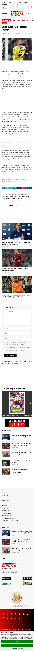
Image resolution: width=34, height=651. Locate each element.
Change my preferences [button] (17, 648)
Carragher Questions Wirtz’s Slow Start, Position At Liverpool (15, 269)
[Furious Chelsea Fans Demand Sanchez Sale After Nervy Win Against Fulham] (17, 284)
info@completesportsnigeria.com (13, 571)
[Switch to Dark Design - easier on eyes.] (31, 13)
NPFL (28, 20)
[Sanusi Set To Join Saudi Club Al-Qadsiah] (6, 463)
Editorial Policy (5, 510)
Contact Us (5, 495)
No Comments (27, 33)
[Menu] (5, 13)
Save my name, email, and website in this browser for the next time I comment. (16, 343)
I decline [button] (17, 645)
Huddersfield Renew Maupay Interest (19, 142)
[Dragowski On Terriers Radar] (17, 60)
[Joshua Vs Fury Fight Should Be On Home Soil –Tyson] (6, 454)
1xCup (24, 20)
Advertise (4, 498)
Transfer (15, 181)
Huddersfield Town (21, 179)
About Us (4, 493)
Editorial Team (5, 503)
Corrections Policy (7, 513)
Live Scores (6, 20)
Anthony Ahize (13, 205)
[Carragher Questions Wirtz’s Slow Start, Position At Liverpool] (17, 258)
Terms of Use (5, 500)
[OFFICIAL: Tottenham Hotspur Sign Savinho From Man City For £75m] (17, 231)
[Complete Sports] (17, 13)
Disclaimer (4, 505)
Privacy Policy (5, 508)
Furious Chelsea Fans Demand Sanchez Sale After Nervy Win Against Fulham (16, 296)
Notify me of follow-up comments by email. (18, 347)
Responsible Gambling (8, 518)
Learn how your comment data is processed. (17, 362)
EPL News (4, 23)
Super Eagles (16, 20)
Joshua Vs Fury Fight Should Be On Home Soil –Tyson (21, 453)
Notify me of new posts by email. (15, 350)
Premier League (6, 181)
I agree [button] (17, 641)
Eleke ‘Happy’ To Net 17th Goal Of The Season (9, 197)
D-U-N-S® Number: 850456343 (10, 521)
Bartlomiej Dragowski (8, 179)
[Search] (29, 13)
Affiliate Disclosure (7, 516)
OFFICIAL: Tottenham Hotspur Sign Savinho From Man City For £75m (16, 243)
